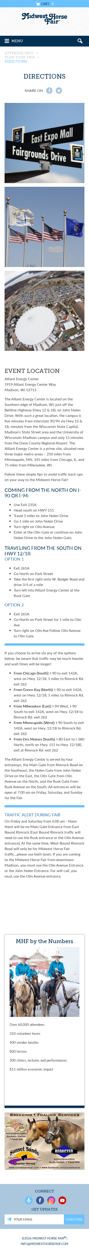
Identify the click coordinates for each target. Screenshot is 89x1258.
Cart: (47, 3)
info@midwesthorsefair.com (44, 1243)
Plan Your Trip (20, 57)
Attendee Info (19, 53)
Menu (17, 41)
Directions (16, 61)
